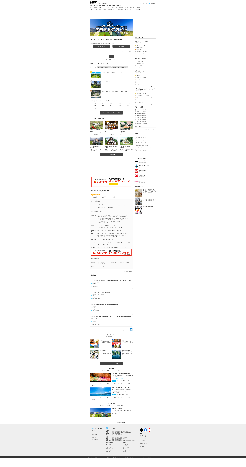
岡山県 (116, 438)
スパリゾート (112, 239)
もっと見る (153, 55)
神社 (121, 233)
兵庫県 (118, 437)
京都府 (116, 437)
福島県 (127, 431)
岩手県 (118, 431)
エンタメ (93, 242)
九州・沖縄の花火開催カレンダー (120, 380)
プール (126, 218)
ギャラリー (118, 230)
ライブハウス (124, 242)
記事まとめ (94, 437)
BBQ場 (99, 197)
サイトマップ (90, 457)
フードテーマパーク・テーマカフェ (105, 219)
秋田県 (121, 431)
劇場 (129, 242)
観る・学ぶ (103, 266)
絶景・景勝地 (100, 235)
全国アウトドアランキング (141, 41)
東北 (111, 103)
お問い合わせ (115, 457)
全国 (95, 103)
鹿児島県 (117, 5)
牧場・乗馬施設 (101, 218)
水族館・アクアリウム (113, 216)
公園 (103, 197)
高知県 (121, 439)
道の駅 (102, 233)
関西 (111, 105)
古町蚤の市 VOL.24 (140, 84)
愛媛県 (116, 439)
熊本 (115, 383)
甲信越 (128, 103)
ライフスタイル (95, 434)
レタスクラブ (142, 440)
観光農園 (124, 216)
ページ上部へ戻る (121, 422)
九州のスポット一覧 (113, 7)
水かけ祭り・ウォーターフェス (141, 142)
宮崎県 (113, 5)
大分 (122, 383)
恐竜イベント (144, 150)
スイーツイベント (149, 147)
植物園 (106, 218)
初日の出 (105, 236)
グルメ (93, 431)
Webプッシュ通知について (144, 436)
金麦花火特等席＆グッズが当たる (118, 378)
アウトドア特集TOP (111, 154)
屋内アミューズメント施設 (103, 222)
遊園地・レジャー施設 (105, 215)
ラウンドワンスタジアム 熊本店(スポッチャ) (145, 99)
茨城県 (130, 432)
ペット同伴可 (109, 262)
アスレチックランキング (139, 67)
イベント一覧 (108, 444)
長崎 (108, 383)
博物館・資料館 (108, 230)
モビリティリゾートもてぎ (142, 51)
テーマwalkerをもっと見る (111, 363)
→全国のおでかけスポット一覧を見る (105, 207)
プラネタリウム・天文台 (114, 218)
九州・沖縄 (108, 440)
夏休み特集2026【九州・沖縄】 (122, 387)
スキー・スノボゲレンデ (111, 221)
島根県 (124, 438)
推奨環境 (109, 457)
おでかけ (93, 430)
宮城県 (113, 431)
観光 (92, 233)
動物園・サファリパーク (102, 216)
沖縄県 (121, 5)
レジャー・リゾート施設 (118, 219)
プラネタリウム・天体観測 (141, 152)
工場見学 (122, 218)
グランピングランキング (139, 63)
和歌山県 (124, 437)
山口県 (118, 438)
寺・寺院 (125, 233)
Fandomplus (95, 439)
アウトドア (132, 7)
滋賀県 (127, 437)
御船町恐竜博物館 (140, 102)
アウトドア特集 (117, 408)
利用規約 (95, 457)
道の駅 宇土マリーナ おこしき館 (143, 95)
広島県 (113, 438)
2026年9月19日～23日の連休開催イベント (144, 145)
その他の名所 (114, 236)
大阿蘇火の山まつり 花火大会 (142, 77)
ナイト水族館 (139, 79)
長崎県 (107, 5)
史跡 (119, 235)
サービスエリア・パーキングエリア (112, 233)
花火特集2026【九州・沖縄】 (121, 373)
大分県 (110, 5)
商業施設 (93, 225)
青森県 (116, 431)
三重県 (118, 434)
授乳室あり (115, 262)
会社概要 (144, 457)
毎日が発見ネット (143, 446)
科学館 (113, 230)
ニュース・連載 (144, 3)
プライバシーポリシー (103, 457)
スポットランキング (109, 448)
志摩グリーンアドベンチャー (142, 45)
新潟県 (118, 433)
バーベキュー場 (109, 247)
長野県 (116, 433)
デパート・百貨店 (104, 225)
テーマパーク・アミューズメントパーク (119, 215)
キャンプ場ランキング (139, 61)
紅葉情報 (124, 451)
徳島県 (118, 439)
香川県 (113, 439)
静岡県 (121, 434)
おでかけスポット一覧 (103, 7)
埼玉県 (122, 432)
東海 (103, 105)
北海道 (103, 103)
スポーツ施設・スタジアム (114, 242)
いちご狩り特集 (125, 444)
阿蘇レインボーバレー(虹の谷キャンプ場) (144, 97)
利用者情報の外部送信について (152, 457)
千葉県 (119, 432)
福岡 (93, 383)
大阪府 (113, 437)
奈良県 (121, 437)
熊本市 (97, 5)
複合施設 (112, 227)
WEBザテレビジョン (143, 443)
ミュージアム (93, 231)
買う (107, 266)
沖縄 (100, 385)
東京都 (113, 432)
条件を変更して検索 (128, 271)
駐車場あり (103, 262)
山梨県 (113, 433)
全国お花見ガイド (126, 445)
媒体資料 (131, 457)
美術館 (102, 230)
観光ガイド (108, 451)
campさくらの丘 (140, 47)
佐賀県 (103, 5)
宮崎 (129, 383)
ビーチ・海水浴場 (101, 221)
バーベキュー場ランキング (140, 65)
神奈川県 (116, 432)
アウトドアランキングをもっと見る (111, 113)
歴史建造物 (111, 235)
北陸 (95, 105)
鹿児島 (93, 385)
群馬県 (125, 432)
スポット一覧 (108, 447)
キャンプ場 (93, 197)
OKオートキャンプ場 (140, 49)
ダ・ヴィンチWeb (143, 442)
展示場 (118, 221)
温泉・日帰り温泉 (104, 239)
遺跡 (116, 235)
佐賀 (100, 383)
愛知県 (113, 434)
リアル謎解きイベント (140, 147)
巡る (110, 266)
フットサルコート (104, 242)
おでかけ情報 (153, 3)
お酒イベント (138, 150)
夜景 (110, 236)
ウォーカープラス (93, 7)
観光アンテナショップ (119, 227)
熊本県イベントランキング (143, 71)
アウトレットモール (110, 197)
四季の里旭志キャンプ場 (141, 93)
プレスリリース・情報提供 (123, 457)
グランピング (123, 247)
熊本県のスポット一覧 (123, 7)
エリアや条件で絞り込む (126, 51)
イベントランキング (109, 445)
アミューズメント (93, 216)
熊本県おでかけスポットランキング (145, 89)
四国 (128, 105)
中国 (120, 105)
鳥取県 (121, 438)
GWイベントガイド (126, 447)
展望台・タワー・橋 (125, 235)
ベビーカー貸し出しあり (102, 263)
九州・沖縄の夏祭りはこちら (120, 394)
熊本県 (94, 5)
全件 (98, 215)
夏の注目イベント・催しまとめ (141, 137)
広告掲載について (138, 457)
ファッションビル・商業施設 (103, 227)
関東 (120, 103)
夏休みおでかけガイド (127, 450)
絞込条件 (93, 262)
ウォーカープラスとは (144, 435)
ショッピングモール (113, 225)
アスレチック (116, 247)
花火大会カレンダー (126, 448)
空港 (98, 236)
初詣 (101, 236)
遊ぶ (98, 266)
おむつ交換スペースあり (124, 262)
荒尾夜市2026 (139, 75)
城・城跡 (106, 235)
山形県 (124, 431)
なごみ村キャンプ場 (140, 53)
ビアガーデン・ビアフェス (141, 140)
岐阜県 (116, 434)
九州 (91, 5)
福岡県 (100, 5)
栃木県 (127, 432)
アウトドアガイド (102, 9)
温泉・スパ (93, 239)
